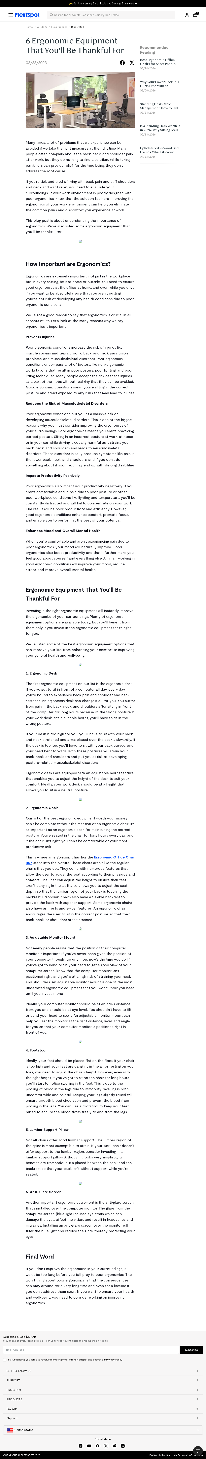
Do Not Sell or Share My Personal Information (176, 1455)
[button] (103, 1371)
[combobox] (113, 15)
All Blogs (42, 27)
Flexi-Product (59, 27)
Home (29, 27)
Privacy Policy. (114, 1359)
